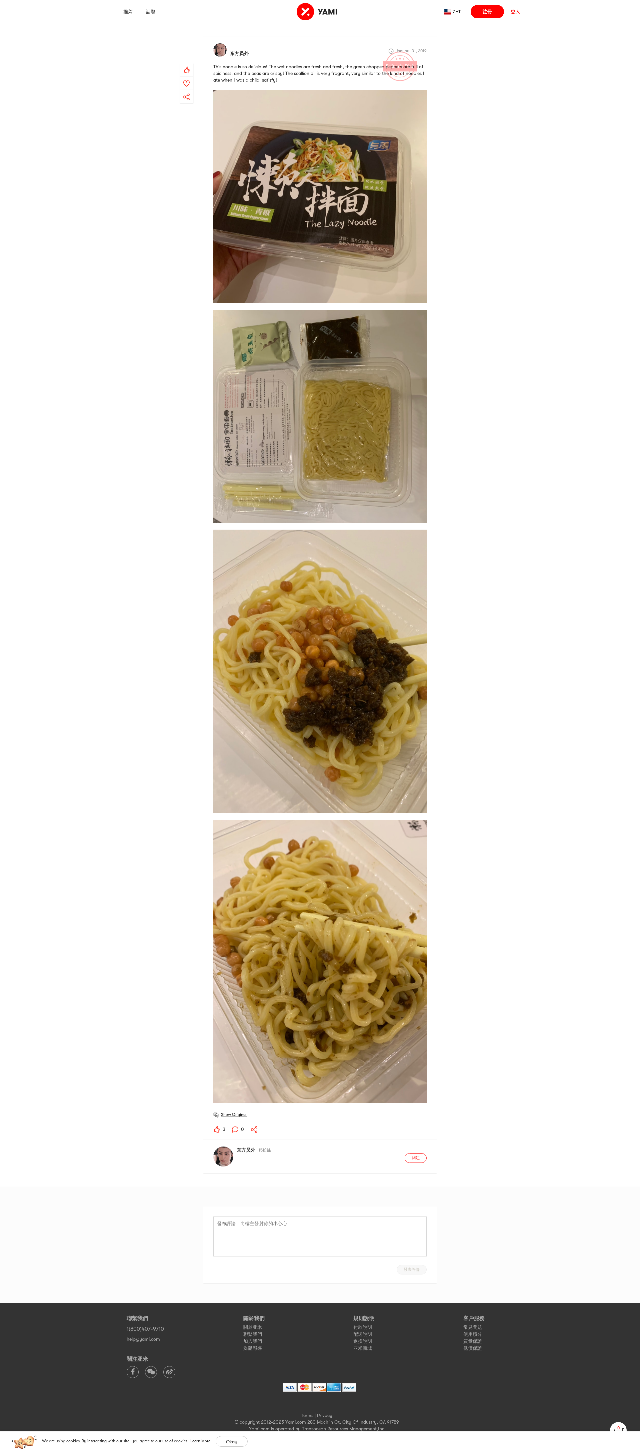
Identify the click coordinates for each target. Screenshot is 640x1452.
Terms (307, 1415)
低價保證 (472, 1348)
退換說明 (362, 1341)
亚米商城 (362, 1348)
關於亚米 (252, 1327)
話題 (150, 11)
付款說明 (362, 1327)
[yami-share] (186, 90)
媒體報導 (252, 1348)
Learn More (200, 1441)
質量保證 (472, 1341)
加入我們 (252, 1341)
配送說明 (362, 1334)
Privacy (324, 1415)
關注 (416, 1158)
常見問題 (472, 1327)
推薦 (128, 11)
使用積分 (472, 1334)
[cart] (618, 1430)
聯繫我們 (252, 1334)
